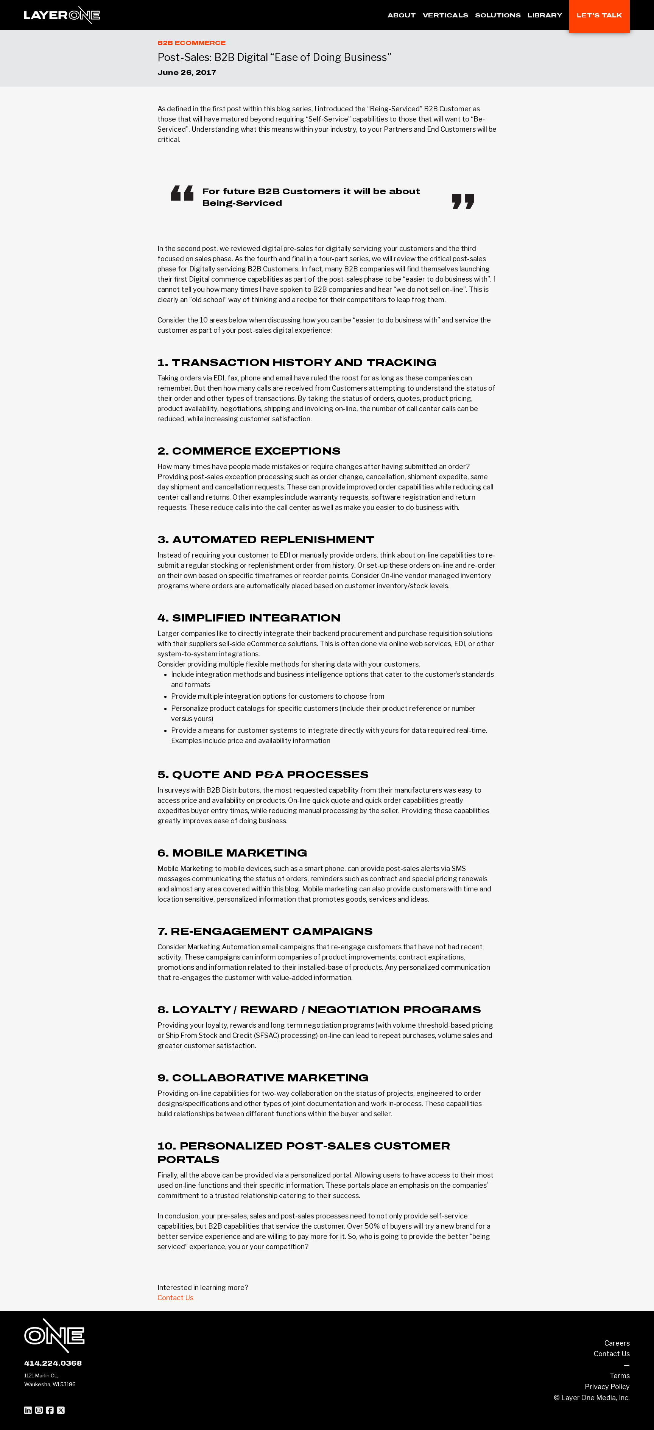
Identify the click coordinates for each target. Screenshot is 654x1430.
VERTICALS (445, 15)
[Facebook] (50, 1410)
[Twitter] (61, 1410)
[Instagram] (39, 1410)
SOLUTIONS (498, 15)
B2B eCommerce (191, 43)
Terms (620, 1376)
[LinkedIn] (28, 1410)
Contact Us (175, 1298)
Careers (617, 1343)
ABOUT (402, 15)
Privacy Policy (607, 1387)
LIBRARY (545, 15)
